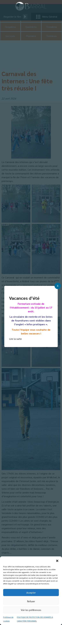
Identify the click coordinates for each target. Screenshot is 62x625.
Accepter (31, 592)
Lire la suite (15, 338)
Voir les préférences (31, 609)
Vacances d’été (24, 298)
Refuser (31, 601)
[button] (57, 560)
